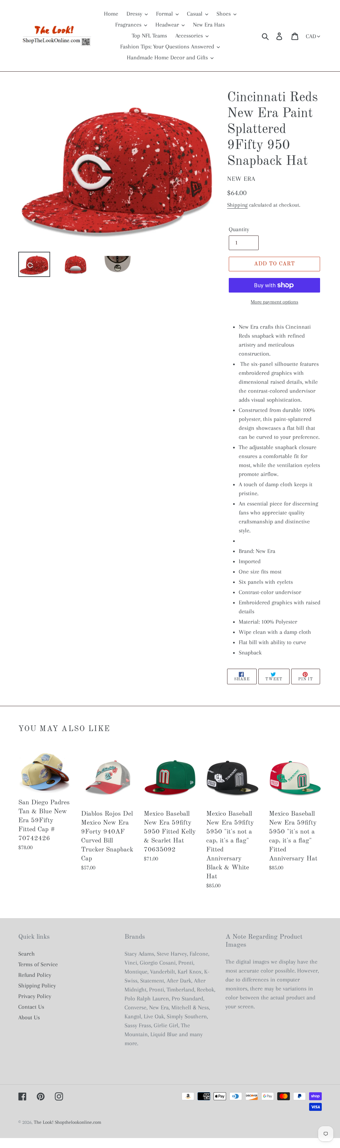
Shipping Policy (37, 985)
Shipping (237, 205)
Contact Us (31, 1006)
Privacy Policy (34, 996)
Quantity (239, 229)
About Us (29, 1017)
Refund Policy (34, 975)
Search (26, 953)
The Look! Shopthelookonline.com (67, 1122)
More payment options (274, 302)
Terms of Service (38, 964)
